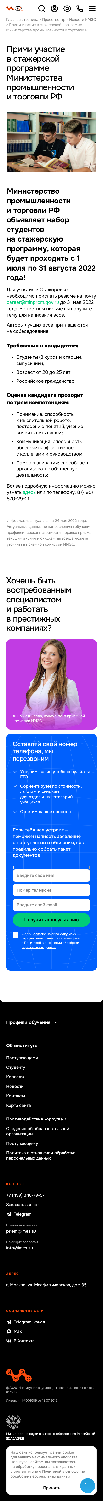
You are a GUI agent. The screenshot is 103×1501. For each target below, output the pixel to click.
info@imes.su (19, 1248)
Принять (51, 1487)
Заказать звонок (22, 1204)
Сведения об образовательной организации (37, 1131)
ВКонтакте (24, 1341)
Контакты (15, 1095)
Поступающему (22, 1058)
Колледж (15, 1077)
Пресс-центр (53, 19)
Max (18, 1331)
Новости (15, 1086)
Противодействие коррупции (36, 1119)
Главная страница (22, 19)
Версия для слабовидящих (67, 8)
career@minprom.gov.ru (33, 302)
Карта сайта (18, 1105)
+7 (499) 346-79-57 (25, 1195)
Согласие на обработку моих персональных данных (49, 936)
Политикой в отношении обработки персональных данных (50, 945)
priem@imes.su (21, 1231)
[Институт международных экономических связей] (14, 8)
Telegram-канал (29, 1322)
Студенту (15, 1067)
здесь (29, 492)
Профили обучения (28, 1022)
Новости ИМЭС (82, 19)
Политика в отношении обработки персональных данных (41, 1155)
